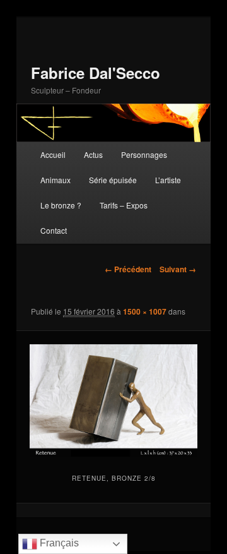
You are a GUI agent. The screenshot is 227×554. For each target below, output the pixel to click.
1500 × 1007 (144, 311)
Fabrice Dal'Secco (95, 72)
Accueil (53, 154)
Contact (53, 230)
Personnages (144, 154)
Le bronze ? (60, 205)
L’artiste (168, 179)
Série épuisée (113, 179)
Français (58, 543)
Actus (93, 154)
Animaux (55, 179)
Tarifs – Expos (124, 205)
